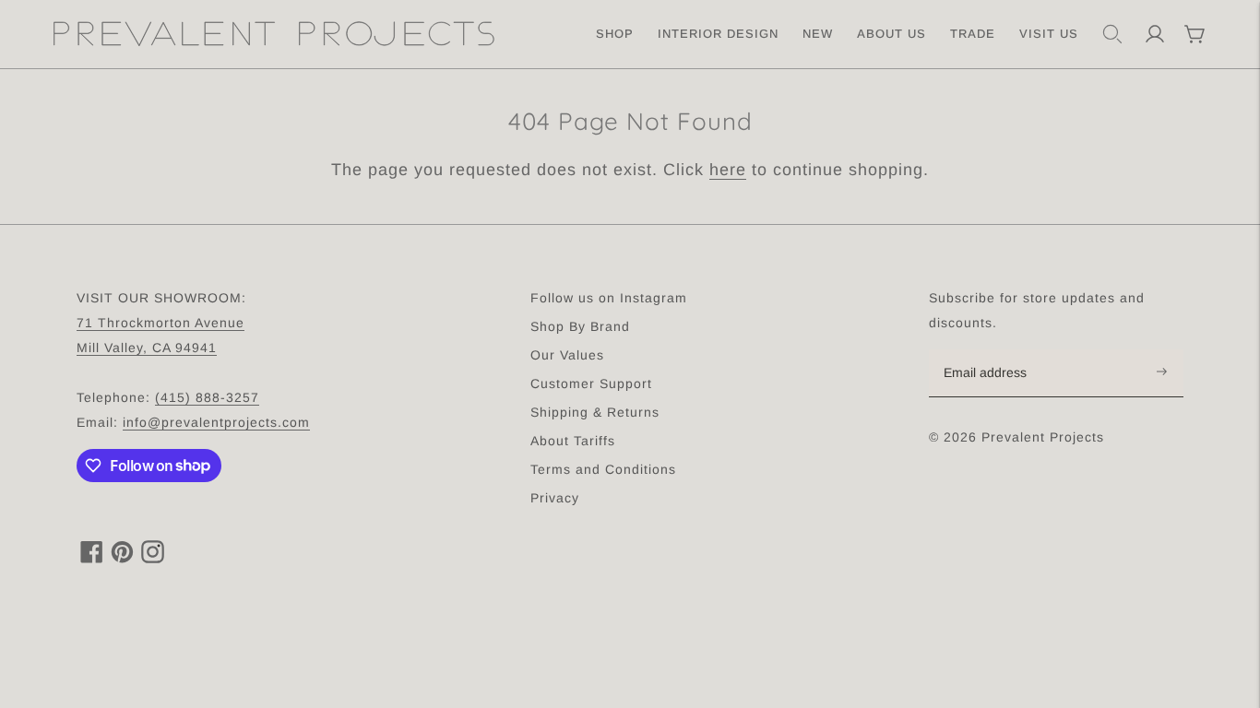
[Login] (1155, 34)
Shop (615, 34)
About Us (891, 34)
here (727, 169)
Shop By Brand (580, 326)
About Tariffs (572, 440)
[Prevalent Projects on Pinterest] (122, 558)
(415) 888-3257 (207, 397)
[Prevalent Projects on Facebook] (91, 558)
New (817, 34)
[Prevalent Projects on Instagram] (152, 558)
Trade (972, 34)
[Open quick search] (1112, 34)
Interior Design (718, 34)
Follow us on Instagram (608, 297)
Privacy (554, 497)
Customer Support (591, 383)
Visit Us (1048, 34)
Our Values (567, 355)
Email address (994, 350)
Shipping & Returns (595, 412)
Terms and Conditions (603, 469)
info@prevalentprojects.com (216, 422)
